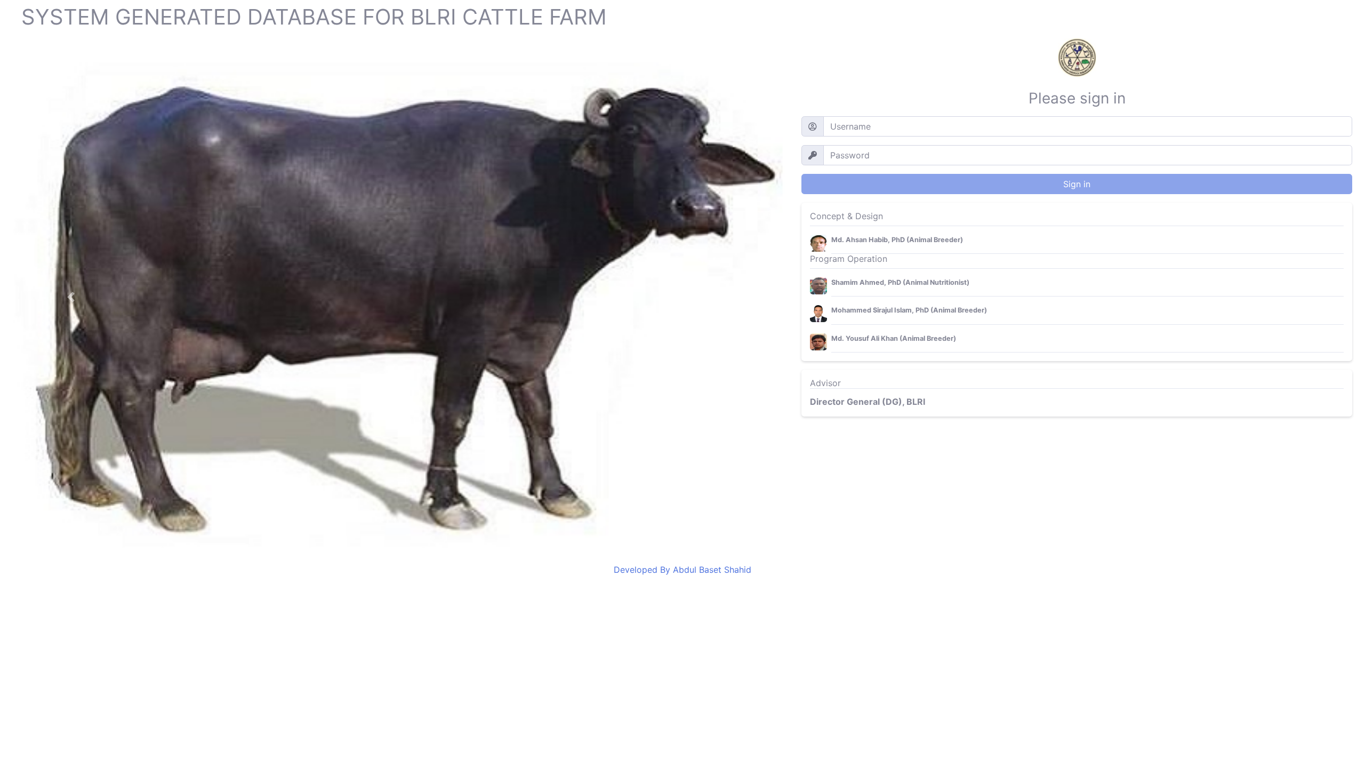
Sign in (1076, 184)
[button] (71, 296)
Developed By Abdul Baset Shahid (682, 569)
